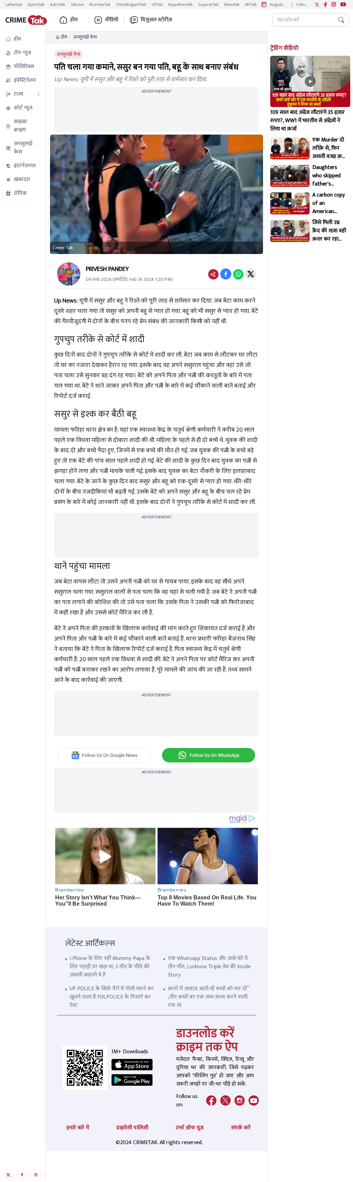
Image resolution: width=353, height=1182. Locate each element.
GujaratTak (208, 4)
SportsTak (36, 4)
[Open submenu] (38, 94)
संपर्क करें (241, 1127)
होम (64, 37)
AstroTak (57, 4)
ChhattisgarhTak (131, 4)
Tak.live (77, 4)
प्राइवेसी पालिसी (132, 1127)
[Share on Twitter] (250, 273)
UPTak (157, 4)
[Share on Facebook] (225, 273)
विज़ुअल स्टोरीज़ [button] (156, 20)
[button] (23, 39)
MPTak (251, 4)
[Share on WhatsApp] (238, 273)
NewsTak (232, 4)
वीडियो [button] (111, 20)
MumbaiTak (100, 4)
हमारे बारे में (78, 1127)
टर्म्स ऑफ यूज (189, 1127)
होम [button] (74, 20)
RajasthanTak (180, 4)
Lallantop (14, 4)
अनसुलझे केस (85, 37)
